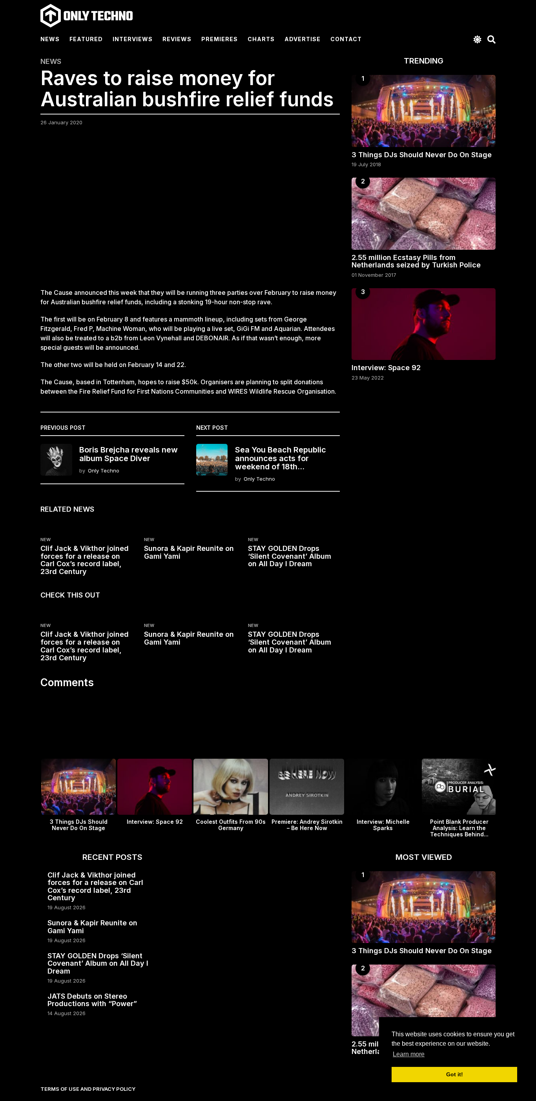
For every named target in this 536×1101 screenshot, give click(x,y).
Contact (346, 39)
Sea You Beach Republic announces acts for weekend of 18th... (280, 458)
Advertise (302, 39)
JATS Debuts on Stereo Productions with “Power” (92, 1000)
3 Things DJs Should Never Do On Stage (422, 155)
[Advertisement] (190, 212)
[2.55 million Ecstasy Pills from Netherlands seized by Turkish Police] (424, 213)
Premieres (219, 39)
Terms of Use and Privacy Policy (87, 1089)
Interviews (133, 39)
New (45, 539)
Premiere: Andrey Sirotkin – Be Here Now (307, 824)
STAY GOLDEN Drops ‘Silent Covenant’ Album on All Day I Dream (289, 556)
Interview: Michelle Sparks (383, 824)
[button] (477, 39)
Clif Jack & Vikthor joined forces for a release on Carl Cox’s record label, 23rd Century (84, 560)
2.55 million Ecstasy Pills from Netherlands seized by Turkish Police (416, 261)
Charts (261, 39)
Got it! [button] (454, 1074)
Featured (86, 39)
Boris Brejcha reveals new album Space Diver (128, 454)
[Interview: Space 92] (424, 324)
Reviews (176, 39)
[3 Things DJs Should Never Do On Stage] (424, 111)
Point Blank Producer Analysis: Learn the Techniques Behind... (459, 828)
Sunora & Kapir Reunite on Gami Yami (189, 552)
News (50, 39)
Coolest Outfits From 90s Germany (231, 824)
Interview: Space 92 (386, 367)
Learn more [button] (409, 1054)
